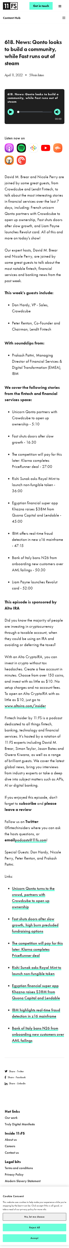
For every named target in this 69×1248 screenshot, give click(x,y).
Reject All (34, 1227)
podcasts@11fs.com (30, 840)
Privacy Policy (14, 1174)
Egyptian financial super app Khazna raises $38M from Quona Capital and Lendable (36, 992)
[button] (60, 6)
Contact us (12, 1152)
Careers (10, 1146)
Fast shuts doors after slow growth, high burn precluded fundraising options (35, 925)
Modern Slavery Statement (22, 1181)
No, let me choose (34, 1216)
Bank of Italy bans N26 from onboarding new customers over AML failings (38, 1034)
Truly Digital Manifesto (20, 1124)
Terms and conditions (19, 1168)
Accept (34, 1238)
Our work (11, 1117)
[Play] (11, 112)
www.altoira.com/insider (25, 705)
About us (11, 1139)
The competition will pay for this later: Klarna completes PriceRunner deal (37, 949)
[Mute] (57, 112)
